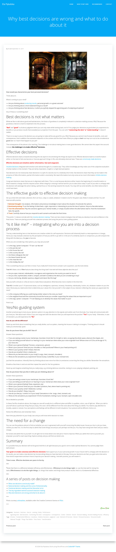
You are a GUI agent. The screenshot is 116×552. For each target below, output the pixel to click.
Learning (34, 512)
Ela (9, 49)
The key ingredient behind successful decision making (26, 491)
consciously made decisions (92, 159)
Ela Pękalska (8, 4)
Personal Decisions (84, 517)
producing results (31, 103)
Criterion (68, 515)
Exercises (23, 512)
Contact (109, 4)
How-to (29, 512)
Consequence (47, 515)
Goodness (34, 517)
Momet (75, 517)
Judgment (52, 517)
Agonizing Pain (14, 515)
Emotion (12, 517)
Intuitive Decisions (43, 517)
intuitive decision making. (41, 217)
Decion (74, 515)
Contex (63, 515)
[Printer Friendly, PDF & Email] (105, 508)
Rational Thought (15, 519)
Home (71, 4)
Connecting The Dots (35, 515)
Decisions (16, 512)
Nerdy (40, 512)
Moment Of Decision (66, 517)
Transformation (46, 519)
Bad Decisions (24, 515)
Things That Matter (27, 519)
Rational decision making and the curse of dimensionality (27, 486)
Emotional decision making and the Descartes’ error (26, 488)
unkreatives (21, 501)
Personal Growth (96, 517)
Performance (46, 512)
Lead (57, 517)
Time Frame (37, 519)
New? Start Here (83, 4)
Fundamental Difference (23, 517)
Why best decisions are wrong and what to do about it (26, 493)
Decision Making (82, 515)
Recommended (97, 4)
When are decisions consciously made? (21, 484)
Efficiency (106, 515)
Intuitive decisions (12, 167)
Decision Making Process (95, 515)
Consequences (55, 515)
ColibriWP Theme (74, 547)
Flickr (61, 501)
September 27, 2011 (18, 49)
